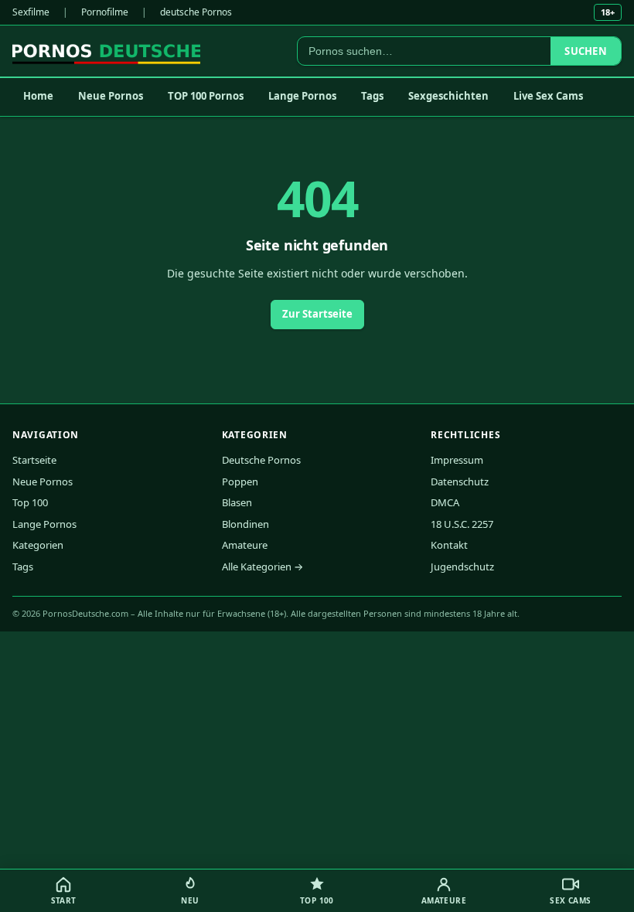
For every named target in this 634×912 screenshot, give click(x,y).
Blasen (237, 502)
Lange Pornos (302, 96)
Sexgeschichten (448, 96)
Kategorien (37, 545)
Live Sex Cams (548, 96)
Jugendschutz (462, 566)
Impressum (457, 460)
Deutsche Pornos (261, 460)
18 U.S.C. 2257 (462, 524)
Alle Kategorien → (262, 566)
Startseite (34, 460)
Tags (372, 96)
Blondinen (245, 524)
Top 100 (30, 502)
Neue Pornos (110, 96)
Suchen (585, 51)
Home (38, 96)
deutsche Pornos (196, 12)
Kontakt (449, 545)
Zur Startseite (317, 314)
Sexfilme (30, 12)
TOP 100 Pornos (206, 96)
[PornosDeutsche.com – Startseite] (106, 51)
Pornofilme (104, 12)
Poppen (240, 481)
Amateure (245, 545)
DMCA (445, 502)
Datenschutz (460, 481)
